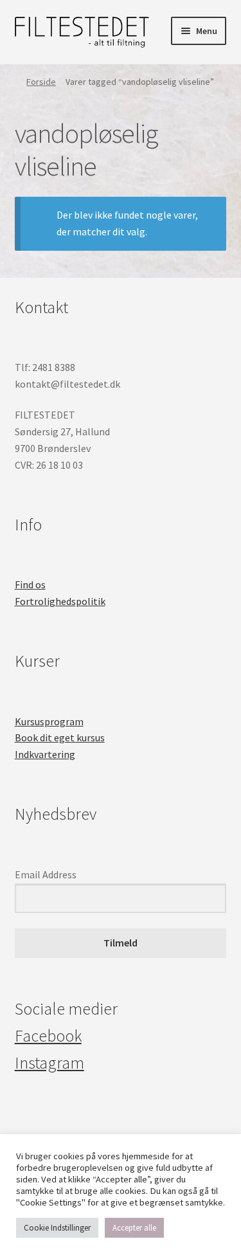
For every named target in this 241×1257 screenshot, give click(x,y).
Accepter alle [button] (134, 1227)
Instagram (49, 1063)
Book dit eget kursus (60, 737)
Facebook (48, 1036)
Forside (41, 81)
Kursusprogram (49, 721)
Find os (30, 584)
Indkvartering (45, 754)
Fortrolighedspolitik (60, 601)
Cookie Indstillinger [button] (57, 1227)
